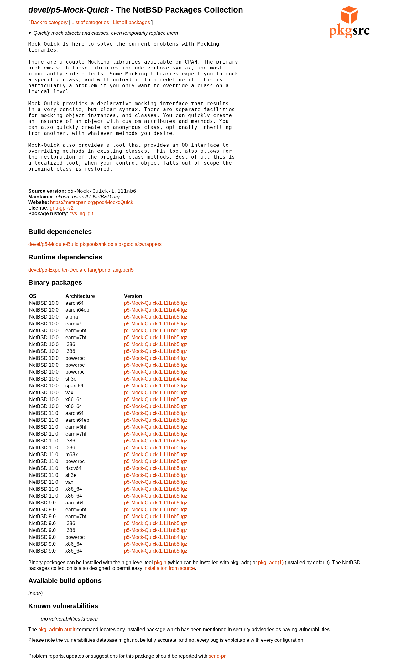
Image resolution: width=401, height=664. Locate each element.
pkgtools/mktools (98, 244)
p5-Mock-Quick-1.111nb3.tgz (155, 385)
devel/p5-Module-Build (53, 244)
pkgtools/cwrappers (140, 244)
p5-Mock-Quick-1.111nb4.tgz (155, 310)
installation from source (169, 568)
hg (82, 213)
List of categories (90, 22)
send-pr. (218, 656)
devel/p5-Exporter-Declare (57, 270)
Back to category (49, 22)
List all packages (131, 22)
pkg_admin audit (56, 629)
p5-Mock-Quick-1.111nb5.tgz (155, 303)
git (90, 213)
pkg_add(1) (271, 562)
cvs (73, 213)
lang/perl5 (99, 270)
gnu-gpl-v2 (62, 208)
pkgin (160, 562)
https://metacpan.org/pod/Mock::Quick (91, 202)
